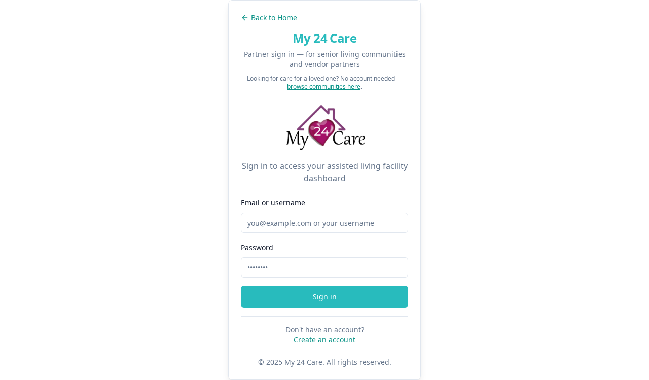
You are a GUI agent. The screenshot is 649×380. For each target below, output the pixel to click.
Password (257, 247)
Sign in (325, 296)
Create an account (324, 339)
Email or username (273, 203)
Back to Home (274, 17)
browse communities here (323, 86)
